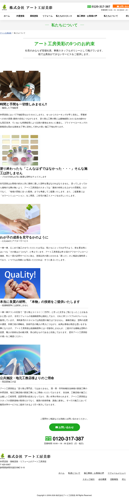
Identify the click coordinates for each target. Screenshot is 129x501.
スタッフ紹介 (89, 479)
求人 (124, 479)
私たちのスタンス (64, 15)
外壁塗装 (20, 15)
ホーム (7, 15)
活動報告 (114, 479)
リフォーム (48, 15)
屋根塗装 (34, 15)
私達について (74, 473)
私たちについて (111, 15)
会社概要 (102, 479)
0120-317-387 (68, 438)
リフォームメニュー (117, 473)
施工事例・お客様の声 (87, 15)
